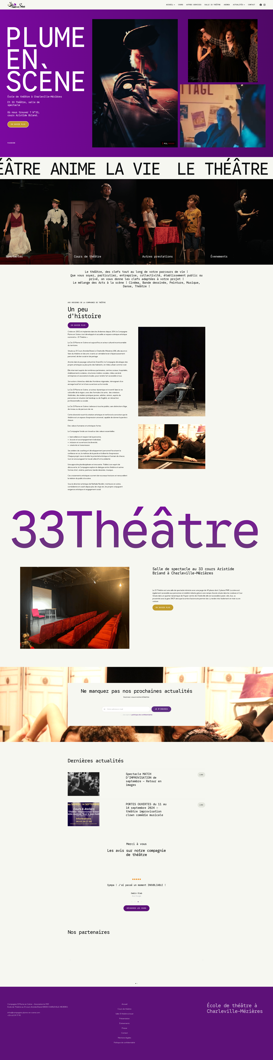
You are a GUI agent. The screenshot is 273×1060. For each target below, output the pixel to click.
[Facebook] (261, 5)
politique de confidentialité (142, 715)
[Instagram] (264, 5)
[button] (131, 928)
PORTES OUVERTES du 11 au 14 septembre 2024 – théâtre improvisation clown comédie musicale (146, 809)
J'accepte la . (138, 715)
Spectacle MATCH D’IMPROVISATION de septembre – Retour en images (143, 779)
